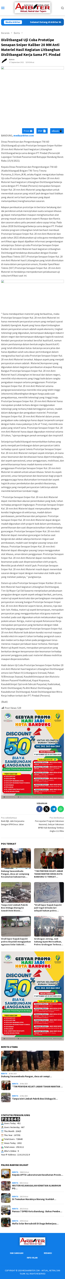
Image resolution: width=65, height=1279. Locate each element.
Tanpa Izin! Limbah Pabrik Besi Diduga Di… (35, 1098)
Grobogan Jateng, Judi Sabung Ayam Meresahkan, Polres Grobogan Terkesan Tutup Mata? (48, 941)
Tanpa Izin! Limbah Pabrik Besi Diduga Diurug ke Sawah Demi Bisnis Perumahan (14, 907)
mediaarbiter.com (23, 135)
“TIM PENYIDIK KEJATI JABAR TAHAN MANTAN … (37, 1086)
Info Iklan (32, 1257)
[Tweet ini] (46, 809)
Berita (4, 1073)
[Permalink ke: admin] (4, 60)
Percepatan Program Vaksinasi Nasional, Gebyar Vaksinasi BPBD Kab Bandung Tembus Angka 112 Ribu (49, 824)
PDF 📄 (42, 130)
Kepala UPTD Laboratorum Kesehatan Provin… (37, 1174)
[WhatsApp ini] (61, 809)
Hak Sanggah (16, 1253)
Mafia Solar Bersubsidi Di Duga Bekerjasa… (35, 1223)
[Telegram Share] (53, 809)
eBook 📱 (57, 130)
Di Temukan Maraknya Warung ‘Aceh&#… (34, 1199)
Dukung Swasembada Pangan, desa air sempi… (26, 1076)
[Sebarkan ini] (39, 809)
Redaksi (48, 1253)
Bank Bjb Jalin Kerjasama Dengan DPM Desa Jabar (12, 821)
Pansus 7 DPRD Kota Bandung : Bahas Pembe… (37, 1211)
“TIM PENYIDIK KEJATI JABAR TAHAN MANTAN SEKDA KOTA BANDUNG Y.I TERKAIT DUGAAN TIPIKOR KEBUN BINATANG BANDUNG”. (48, 874)
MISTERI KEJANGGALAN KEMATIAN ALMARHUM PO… (36, 1187)
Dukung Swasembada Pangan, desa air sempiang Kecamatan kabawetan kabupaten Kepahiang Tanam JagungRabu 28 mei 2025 (15, 874)
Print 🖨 (28, 130)
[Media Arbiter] (32, 7)
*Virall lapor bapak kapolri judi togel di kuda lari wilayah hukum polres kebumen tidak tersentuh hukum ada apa (48, 907)
